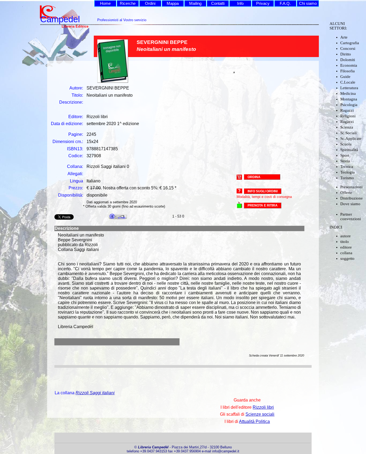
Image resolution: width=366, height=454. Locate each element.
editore (346, 247)
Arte (344, 37)
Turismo (347, 178)
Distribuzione (351, 198)
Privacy (263, 3)
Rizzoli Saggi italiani (95, 393)
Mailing (195, 3)
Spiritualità (349, 150)
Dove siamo (350, 204)
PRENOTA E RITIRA (263, 205)
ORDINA (254, 177)
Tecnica (346, 166)
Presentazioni (351, 187)
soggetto (347, 258)
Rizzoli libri (263, 407)
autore (345, 236)
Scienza (346, 127)
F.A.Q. (285, 3)
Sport (344, 155)
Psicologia (348, 105)
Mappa (173, 3)
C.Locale (347, 82)
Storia (345, 161)
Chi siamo (308, 3)
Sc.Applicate (350, 138)
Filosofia (347, 71)
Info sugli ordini (263, 191)
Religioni (348, 116)
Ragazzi (347, 110)
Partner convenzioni (350, 216)
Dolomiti (347, 60)
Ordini (150, 3)
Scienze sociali (259, 414)
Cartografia (349, 43)
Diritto (345, 54)
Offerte (346, 192)
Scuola (346, 144)
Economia (348, 65)
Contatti (218, 3)
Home (105, 3)
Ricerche (128, 3)
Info (240, 3)
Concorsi (347, 48)
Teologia (347, 172)
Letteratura (349, 88)
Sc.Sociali (348, 133)
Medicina (348, 93)
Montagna (348, 99)
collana (346, 253)
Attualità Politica (254, 421)
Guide (345, 76)
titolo (344, 241)
